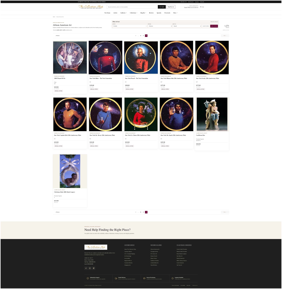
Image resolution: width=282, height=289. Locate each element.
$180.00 (127, 85)
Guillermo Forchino (155, 260)
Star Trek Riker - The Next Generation (101, 78)
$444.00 (198, 144)
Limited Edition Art (154, 262)
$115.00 (56, 201)
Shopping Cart (127, 265)
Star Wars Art (179, 256)
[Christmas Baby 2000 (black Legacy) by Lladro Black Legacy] (70, 171)
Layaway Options (128, 251)
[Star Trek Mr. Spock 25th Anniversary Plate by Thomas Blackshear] (177, 114)
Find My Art (171, 7)
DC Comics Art (154, 253)
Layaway (197, 1)
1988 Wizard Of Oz (59, 78)
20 (140, 35)
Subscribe (202, 1)
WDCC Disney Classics (182, 260)
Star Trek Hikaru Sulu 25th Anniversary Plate (174, 78)
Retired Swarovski (180, 258)
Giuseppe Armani (154, 251)
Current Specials (180, 262)
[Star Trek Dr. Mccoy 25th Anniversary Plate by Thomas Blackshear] (105, 114)
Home (54, 16)
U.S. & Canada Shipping (129, 253)
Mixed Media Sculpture (181, 253)
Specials (159, 13)
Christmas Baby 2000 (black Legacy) (64, 192)
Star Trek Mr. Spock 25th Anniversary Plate (173, 135)
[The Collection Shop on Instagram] (89, 268)
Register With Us (128, 260)
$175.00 (163, 85)
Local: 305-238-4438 (88, 264)
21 (143, 35)
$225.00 (163, 142)
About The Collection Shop (130, 249)
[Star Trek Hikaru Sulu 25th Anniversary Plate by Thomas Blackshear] (177, 58)
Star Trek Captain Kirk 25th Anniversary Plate (67, 135)
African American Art (155, 249)
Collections (133, 13)
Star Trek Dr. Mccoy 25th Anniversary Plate (102, 135)
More (174, 13)
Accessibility (127, 258)
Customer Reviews (128, 262)
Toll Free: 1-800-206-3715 (89, 262)
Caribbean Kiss (200, 135)
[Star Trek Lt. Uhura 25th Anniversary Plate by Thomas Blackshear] (141, 114)
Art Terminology (127, 256)
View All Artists (154, 265)
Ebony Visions (154, 258)
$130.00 (92, 85)
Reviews (151, 13)
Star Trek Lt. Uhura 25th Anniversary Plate (137, 135)
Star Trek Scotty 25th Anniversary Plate (207, 78)
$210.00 (56, 87)
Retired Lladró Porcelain (182, 251)
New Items (107, 13)
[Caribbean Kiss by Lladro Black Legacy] (212, 114)
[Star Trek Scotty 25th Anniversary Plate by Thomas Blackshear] (212, 58)
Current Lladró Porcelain (182, 249)
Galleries (123, 13)
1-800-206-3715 (183, 1)
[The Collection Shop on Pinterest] (93, 268)
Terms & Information (175, 285)
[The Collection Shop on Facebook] (86, 268)
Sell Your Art (190, 1)
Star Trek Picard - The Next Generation (136, 78)
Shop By (142, 13)
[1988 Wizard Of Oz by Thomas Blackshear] (70, 58)
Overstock (167, 13)
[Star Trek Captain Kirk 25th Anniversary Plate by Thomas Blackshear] (70, 114)
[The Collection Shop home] (91, 7)
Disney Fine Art (154, 256)
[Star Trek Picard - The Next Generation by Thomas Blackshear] (141, 58)
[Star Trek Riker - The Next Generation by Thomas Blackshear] (105, 58)
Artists (115, 13)
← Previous (57, 35)
